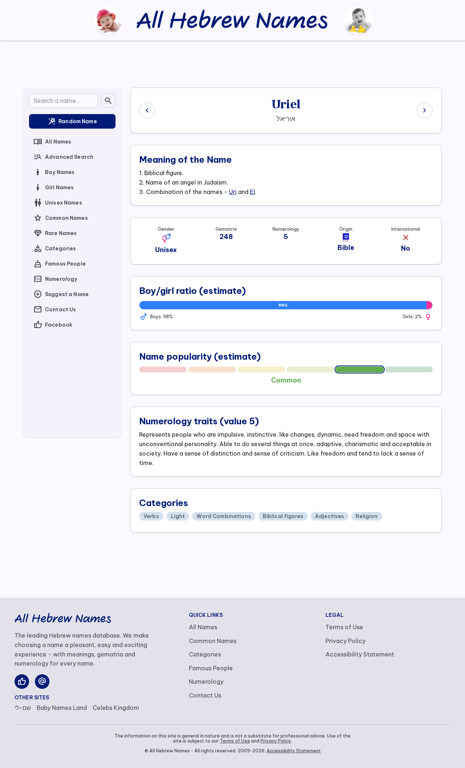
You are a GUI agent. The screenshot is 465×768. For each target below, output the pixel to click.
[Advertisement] (232, 63)
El (252, 191)
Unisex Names (57, 203)
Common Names (60, 218)
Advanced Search (63, 157)
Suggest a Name (61, 294)
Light (178, 516)
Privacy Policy (345, 640)
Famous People (59, 264)
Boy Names (53, 172)
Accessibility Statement (360, 654)
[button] (166, 238)
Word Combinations (224, 516)
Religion (366, 516)
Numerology (55, 279)
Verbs (151, 516)
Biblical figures (283, 516)
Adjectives (329, 516)
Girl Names (53, 187)
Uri (232, 191)
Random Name (72, 121)
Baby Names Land (62, 707)
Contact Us (54, 309)
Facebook (52, 325)
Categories (54, 248)
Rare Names (55, 233)
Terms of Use (344, 627)
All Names (52, 142)
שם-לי (23, 707)
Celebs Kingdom (116, 707)
